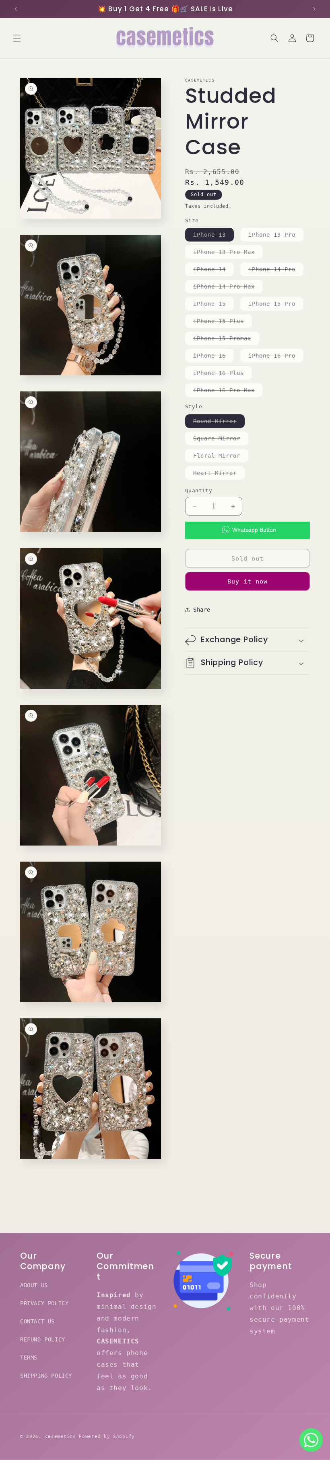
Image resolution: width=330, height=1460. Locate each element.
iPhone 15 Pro (275, 305)
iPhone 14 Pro (275, 271)
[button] (17, 38)
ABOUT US (34, 1285)
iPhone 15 (213, 305)
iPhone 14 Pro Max (228, 288)
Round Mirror (219, 423)
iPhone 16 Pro (275, 357)
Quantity (198, 490)
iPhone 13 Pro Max (228, 253)
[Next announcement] (314, 9)
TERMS (28, 1357)
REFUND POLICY (42, 1339)
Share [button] (201, 609)
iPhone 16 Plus (222, 374)
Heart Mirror (219, 474)
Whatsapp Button (254, 529)
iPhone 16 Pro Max (228, 392)
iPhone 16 (213, 357)
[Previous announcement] (16, 9)
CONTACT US (37, 1321)
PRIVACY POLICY (44, 1303)
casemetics (60, 1436)
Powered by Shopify (107, 1436)
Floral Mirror (220, 457)
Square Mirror (220, 440)
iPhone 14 (213, 271)
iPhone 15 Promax (226, 340)
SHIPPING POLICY (46, 1375)
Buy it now (247, 581)
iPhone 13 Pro (275, 236)
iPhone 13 (213, 236)
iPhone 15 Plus (222, 322)
